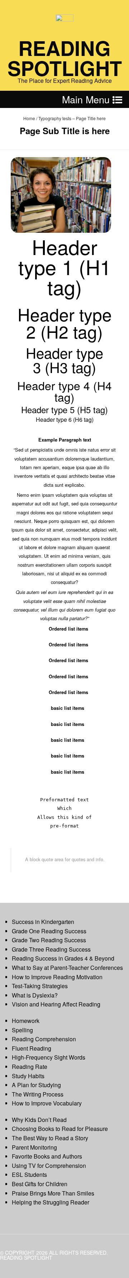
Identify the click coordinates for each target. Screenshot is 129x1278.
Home (29, 118)
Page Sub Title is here (65, 130)
